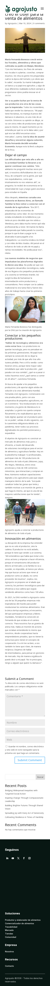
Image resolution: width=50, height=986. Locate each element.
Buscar (40, 777)
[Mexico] (13, 906)
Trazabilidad (11, 927)
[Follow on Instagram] (29, 858)
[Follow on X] (18, 858)
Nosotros (9, 951)
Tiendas (9, 934)
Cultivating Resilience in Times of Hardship (24, 817)
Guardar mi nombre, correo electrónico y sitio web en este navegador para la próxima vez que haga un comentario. (24, 749)
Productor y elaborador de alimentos (23, 920)
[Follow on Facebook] (24, 858)
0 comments (39, 23)
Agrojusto (12, 23)
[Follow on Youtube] (13, 858)
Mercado (9, 930)
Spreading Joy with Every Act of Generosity (24, 813)
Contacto (9, 966)
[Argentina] (7, 906)
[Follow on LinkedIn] (7, 858)
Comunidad (10, 937)
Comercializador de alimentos (19, 923)
